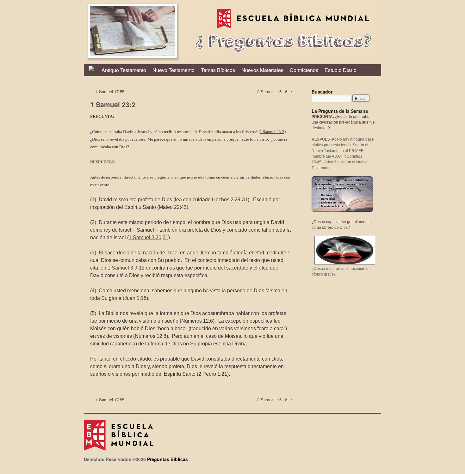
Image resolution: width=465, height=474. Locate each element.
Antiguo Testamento (124, 70)
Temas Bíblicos (218, 70)
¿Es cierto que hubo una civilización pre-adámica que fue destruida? (343, 122)
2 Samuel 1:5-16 (275, 91)
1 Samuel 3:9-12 (126, 267)
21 (165, 237)
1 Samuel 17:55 (107, 91)
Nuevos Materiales (262, 70)
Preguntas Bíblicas (167, 459)
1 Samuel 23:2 (272, 131)
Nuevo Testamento (173, 70)
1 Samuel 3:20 (145, 237)
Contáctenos (304, 70)
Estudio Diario (340, 70)
